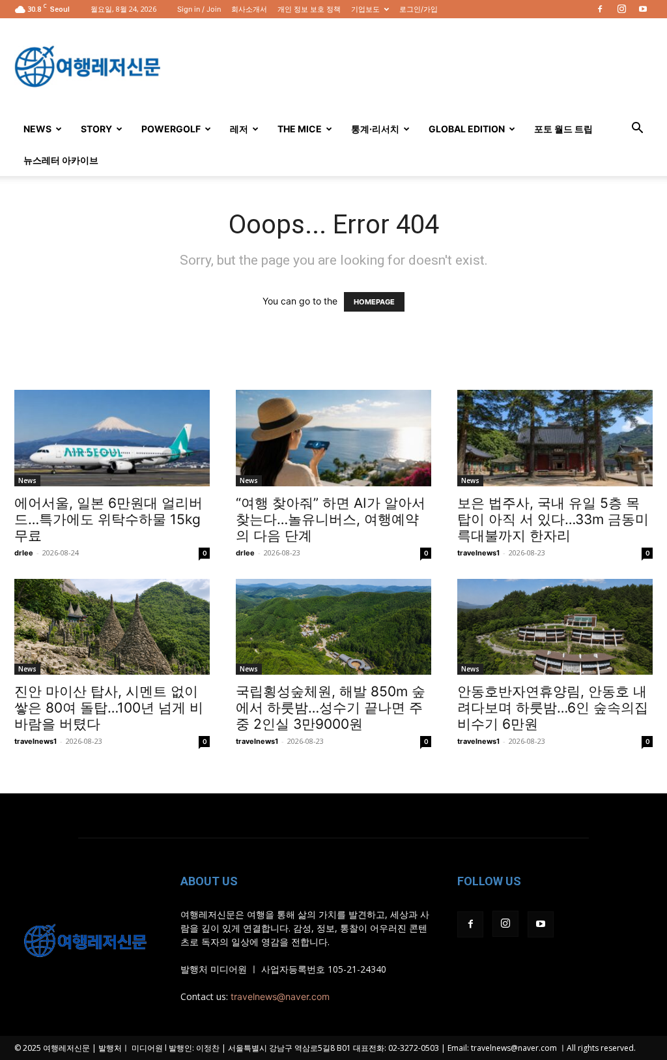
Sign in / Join (199, 9)
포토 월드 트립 (563, 128)
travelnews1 (478, 552)
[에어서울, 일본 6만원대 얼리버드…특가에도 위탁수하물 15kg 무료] (112, 438)
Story (96, 128)
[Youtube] (643, 9)
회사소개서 (249, 9)
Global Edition (467, 128)
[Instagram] (621, 9)
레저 (239, 128)
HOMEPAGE (374, 301)
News (37, 128)
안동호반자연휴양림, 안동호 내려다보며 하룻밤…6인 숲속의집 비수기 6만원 (552, 707)
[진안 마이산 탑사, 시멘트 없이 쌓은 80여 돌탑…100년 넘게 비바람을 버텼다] (112, 627)
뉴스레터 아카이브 (60, 160)
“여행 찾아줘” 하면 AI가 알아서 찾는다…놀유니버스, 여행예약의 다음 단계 (330, 519)
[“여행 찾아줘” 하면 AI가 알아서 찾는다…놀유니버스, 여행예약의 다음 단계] (333, 438)
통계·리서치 (375, 128)
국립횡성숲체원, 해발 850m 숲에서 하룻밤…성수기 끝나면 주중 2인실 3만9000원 (330, 707)
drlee (23, 552)
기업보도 (365, 9)
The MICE (299, 128)
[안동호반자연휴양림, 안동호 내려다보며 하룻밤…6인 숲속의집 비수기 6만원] (555, 627)
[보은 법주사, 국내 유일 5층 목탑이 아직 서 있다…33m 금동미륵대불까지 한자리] (555, 438)
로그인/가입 (418, 9)
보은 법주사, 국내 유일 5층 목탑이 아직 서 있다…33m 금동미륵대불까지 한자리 (553, 519)
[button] (637, 129)
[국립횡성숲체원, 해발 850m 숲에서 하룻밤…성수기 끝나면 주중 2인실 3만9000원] (333, 627)
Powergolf (171, 128)
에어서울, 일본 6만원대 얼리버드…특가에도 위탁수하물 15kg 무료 (108, 519)
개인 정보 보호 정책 (309, 9)
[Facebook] (600, 9)
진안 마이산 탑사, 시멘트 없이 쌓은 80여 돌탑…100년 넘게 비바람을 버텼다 (108, 707)
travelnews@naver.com (280, 996)
